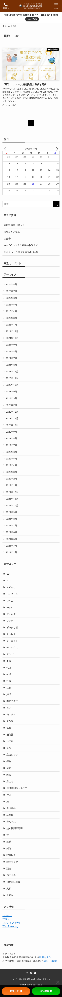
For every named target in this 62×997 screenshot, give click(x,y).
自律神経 (11, 808)
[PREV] (5, 148)
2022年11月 (12, 418)
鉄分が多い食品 (12, 231)
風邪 (8, 888)
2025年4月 (11, 311)
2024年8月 (11, 351)
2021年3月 (11, 545)
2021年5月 (11, 539)
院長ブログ (12, 861)
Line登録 (44, 990)
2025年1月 (11, 324)
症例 (8, 761)
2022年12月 (12, 411)
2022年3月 (11, 471)
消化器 (9, 734)
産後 (8, 747)
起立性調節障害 (14, 828)
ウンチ (9, 620)
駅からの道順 (51, 960)
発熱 (8, 768)
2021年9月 (11, 512)
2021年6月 (11, 532)
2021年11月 (12, 498)
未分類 (9, 721)
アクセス (46, 979)
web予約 (32, 19)
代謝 (8, 667)
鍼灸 (8, 848)
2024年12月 (12, 331)
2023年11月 (12, 378)
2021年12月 (12, 492)
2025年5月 (11, 304)
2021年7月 (11, 525)
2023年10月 (12, 384)
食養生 (9, 895)
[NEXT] (56, 148)
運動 (8, 841)
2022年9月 (11, 431)
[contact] (35, 972)
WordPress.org (10, 926)
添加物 (9, 741)
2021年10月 (12, 505)
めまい (9, 607)
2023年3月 (11, 398)
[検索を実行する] (56, 204)
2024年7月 (11, 358)
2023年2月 (11, 405)
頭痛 (8, 868)
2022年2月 (11, 478)
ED (8, 573)
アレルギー (12, 613)
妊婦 (8, 687)
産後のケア (12, 754)
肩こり (9, 781)
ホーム (14, 979)
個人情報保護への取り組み (30, 979)
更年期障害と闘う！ (14, 225)
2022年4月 (11, 465)
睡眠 (8, 774)
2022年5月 (11, 458)
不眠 (8, 660)
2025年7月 (11, 291)
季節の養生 (12, 701)
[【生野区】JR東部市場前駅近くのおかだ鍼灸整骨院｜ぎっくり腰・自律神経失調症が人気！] (31, 6)
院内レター (12, 855)
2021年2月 (11, 552)
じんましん (12, 593)
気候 (8, 727)
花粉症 (9, 814)
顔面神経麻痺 (13, 881)
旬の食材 (11, 714)
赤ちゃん (11, 821)
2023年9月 (11, 391)
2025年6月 (11, 297)
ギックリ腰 (12, 627)
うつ (8, 580)
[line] (31, 972)
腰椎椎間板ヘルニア (16, 788)
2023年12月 (12, 371)
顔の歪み (11, 875)
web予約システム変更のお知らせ (21, 245)
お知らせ (11, 587)
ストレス (11, 634)
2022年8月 (11, 438)
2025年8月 (11, 284)
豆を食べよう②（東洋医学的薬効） (22, 252)
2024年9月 (11, 344)
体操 (8, 674)
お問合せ (14, 990)
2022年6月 (11, 451)
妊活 (8, 694)
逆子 (8, 835)
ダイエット (12, 640)
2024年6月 (11, 364)
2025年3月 (11, 317)
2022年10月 (12, 425)
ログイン (7, 915)
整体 (8, 707)
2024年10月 (12, 338)
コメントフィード (11, 922)
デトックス (12, 647)
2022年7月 (11, 445)
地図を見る (45, 957)
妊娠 (8, 681)
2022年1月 (11, 485)
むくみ (9, 600)
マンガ (9, 654)
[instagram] (27, 972)
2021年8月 (11, 518)
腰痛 (8, 794)
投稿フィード (9, 918)
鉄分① (7, 238)
